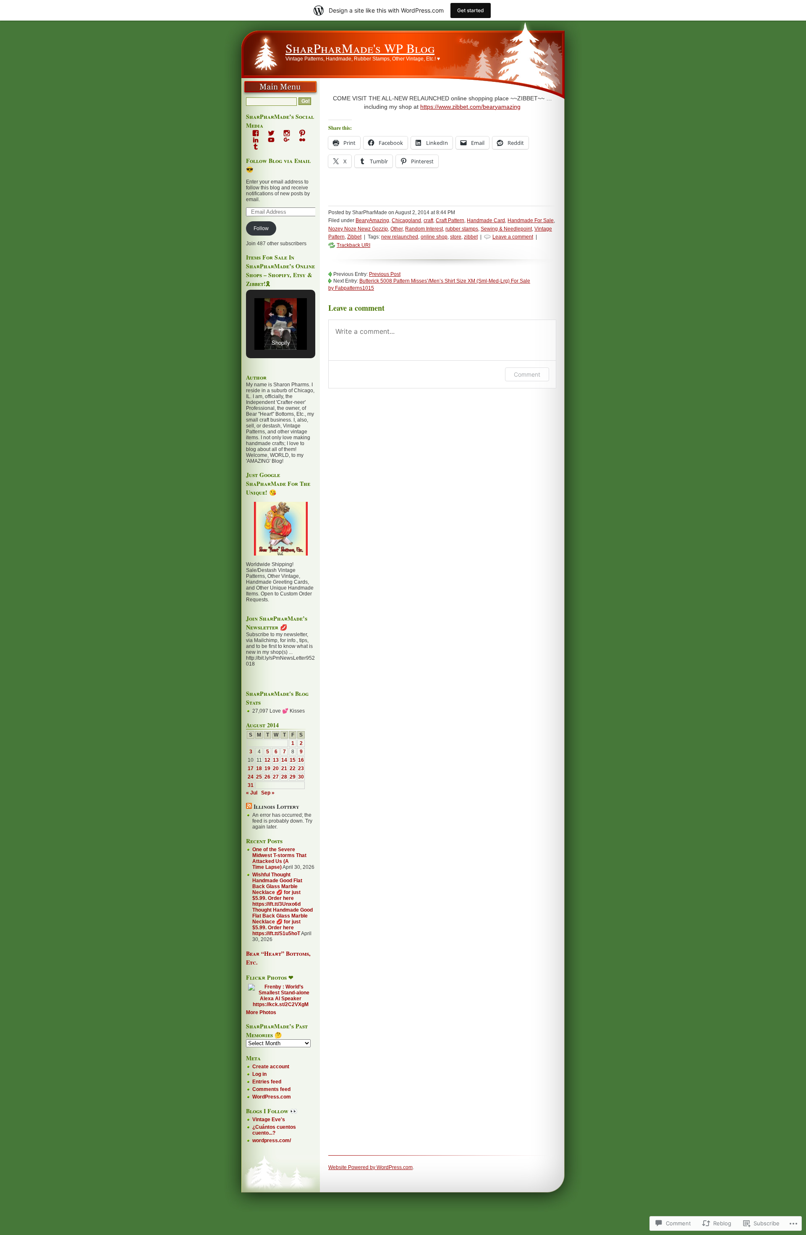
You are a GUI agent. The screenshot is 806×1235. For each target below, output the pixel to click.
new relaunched (399, 237)
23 (301, 768)
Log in (259, 1074)
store (455, 237)
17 (251, 768)
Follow (261, 228)
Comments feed (271, 1089)
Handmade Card (486, 220)
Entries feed (266, 1082)
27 (276, 777)
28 (284, 777)
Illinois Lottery (276, 806)
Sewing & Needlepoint (506, 229)
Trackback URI (353, 245)
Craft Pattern (450, 220)
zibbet (471, 237)
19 (267, 768)
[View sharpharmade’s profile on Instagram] (286, 133)
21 (284, 768)
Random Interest (424, 229)
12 (267, 760)
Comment (527, 374)
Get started (470, 10)
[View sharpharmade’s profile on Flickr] (302, 139)
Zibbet (354, 237)
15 (293, 760)
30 (301, 777)
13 (276, 760)
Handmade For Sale (531, 220)
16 (301, 760)
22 (293, 768)
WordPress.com (271, 1097)
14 (284, 760)
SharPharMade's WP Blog (359, 47)
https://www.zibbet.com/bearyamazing (470, 106)
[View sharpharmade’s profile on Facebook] (255, 133)
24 (251, 777)
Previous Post (384, 274)
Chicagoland (406, 220)
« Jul (251, 793)
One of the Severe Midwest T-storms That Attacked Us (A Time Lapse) (279, 858)
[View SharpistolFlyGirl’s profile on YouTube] (271, 139)
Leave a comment (512, 237)
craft (428, 220)
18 (259, 768)
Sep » (268, 793)
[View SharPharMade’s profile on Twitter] (271, 133)
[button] (271, 314)
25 (259, 777)
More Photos (261, 1012)
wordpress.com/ (271, 1140)
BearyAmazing (372, 220)
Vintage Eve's (268, 1119)
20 (276, 768)
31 (251, 785)
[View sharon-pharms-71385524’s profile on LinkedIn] (255, 139)
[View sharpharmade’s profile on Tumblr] (255, 146)
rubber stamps (461, 229)
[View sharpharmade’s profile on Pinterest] (302, 133)
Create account (270, 1067)
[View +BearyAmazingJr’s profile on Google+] (286, 139)
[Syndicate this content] (249, 806)
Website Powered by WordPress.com (370, 1167)
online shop (434, 237)
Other (396, 229)
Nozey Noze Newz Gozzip (358, 229)
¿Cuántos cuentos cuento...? (274, 1130)
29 (293, 777)
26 (267, 777)
